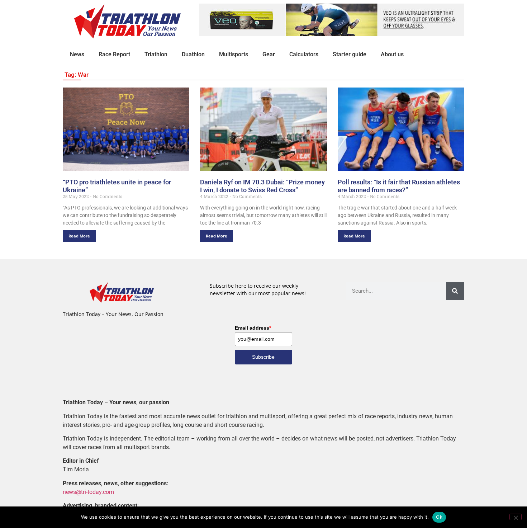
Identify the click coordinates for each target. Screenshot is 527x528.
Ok (439, 517)
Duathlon (193, 54)
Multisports (233, 54)
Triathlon (155, 54)
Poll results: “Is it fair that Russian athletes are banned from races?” (399, 186)
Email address (253, 327)
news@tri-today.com (88, 492)
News (77, 54)
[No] (515, 517)
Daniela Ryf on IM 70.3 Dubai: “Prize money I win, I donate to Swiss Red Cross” (262, 186)
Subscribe (263, 357)
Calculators (303, 54)
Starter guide (349, 54)
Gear (268, 54)
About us (392, 54)
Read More (79, 236)
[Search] (455, 291)
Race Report (114, 54)
